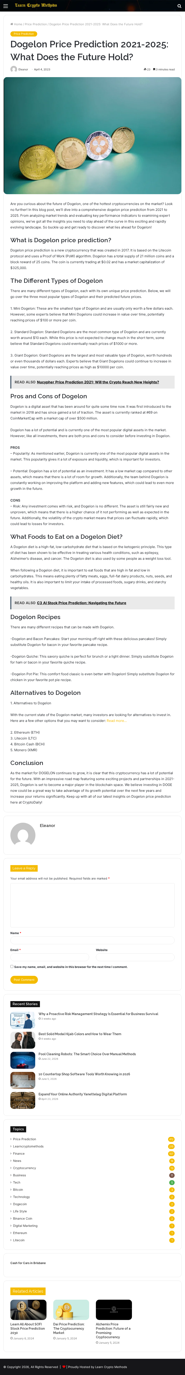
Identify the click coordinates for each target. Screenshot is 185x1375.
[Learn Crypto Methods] (36, 5)
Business (19, 1175)
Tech (16, 1182)
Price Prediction (36, 24)
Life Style (20, 1211)
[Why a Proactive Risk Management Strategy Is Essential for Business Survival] (22, 1020)
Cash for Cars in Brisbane (28, 1263)
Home (17, 24)
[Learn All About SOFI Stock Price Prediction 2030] (28, 1310)
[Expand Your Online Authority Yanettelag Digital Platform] (22, 1100)
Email (15, 950)
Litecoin (19, 1240)
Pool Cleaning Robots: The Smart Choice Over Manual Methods (87, 1054)
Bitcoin (18, 1189)
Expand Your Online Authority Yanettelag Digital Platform (83, 1094)
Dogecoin (20, 1204)
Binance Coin (22, 1218)
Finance (19, 1153)
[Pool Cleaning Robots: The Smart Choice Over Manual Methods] (22, 1060)
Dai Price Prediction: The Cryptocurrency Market (69, 1328)
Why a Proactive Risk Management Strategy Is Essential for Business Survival (98, 1014)
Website (102, 950)
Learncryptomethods (28, 1146)
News (17, 1161)
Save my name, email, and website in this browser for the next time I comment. (71, 967)
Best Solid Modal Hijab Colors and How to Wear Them (80, 1034)
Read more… (117, 721)
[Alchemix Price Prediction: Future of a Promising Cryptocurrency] (114, 1310)
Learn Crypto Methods (111, 1367)
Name (15, 933)
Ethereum (20, 1233)
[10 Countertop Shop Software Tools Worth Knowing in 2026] (22, 1080)
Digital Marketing (25, 1226)
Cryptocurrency (24, 1168)
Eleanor (47, 825)
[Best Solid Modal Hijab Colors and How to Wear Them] (22, 1040)
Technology (21, 1197)
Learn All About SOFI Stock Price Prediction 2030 (27, 1328)
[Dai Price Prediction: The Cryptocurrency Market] (71, 1310)
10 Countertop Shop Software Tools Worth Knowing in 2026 (84, 1074)
